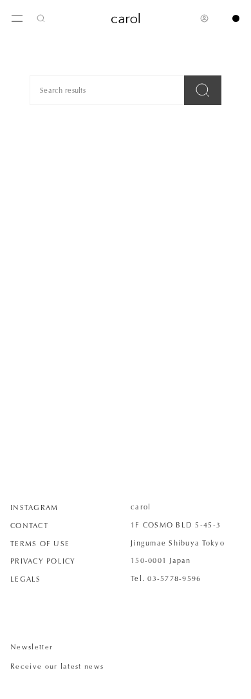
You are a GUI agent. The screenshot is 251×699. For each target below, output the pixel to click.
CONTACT (29, 525)
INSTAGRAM (34, 507)
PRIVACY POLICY (43, 561)
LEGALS (25, 579)
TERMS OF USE (40, 543)
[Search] (202, 90)
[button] (41, 18)
